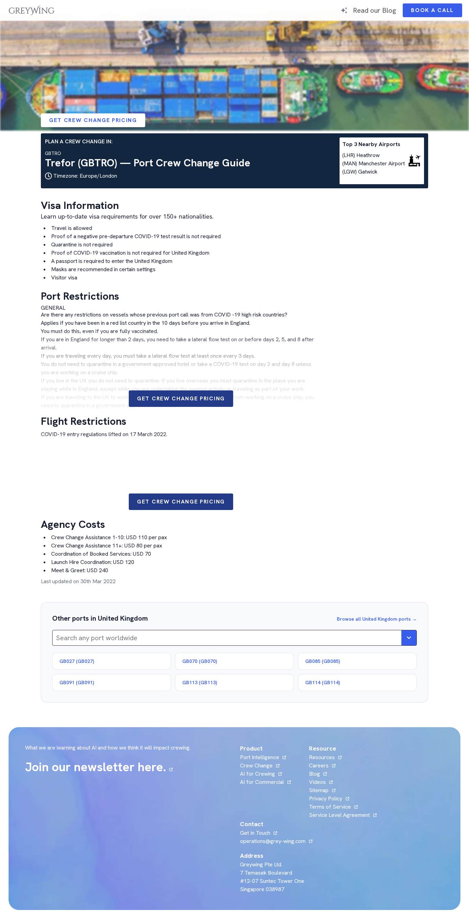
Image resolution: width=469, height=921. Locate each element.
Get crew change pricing (93, 120)
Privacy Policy (325, 798)
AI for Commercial (262, 782)
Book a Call (436, 12)
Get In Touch (258, 832)
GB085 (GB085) (322, 661)
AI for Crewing (257, 773)
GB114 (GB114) (322, 682)
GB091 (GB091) (76, 682)
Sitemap (319, 790)
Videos (321, 782)
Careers (322, 765)
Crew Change (256, 765)
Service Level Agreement (339, 815)
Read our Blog (374, 10)
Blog (318, 773)
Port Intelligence (259, 757)
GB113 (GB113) (199, 682)
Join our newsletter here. (99, 767)
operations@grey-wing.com (273, 841)
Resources (322, 757)
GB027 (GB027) (76, 661)
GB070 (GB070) (199, 661)
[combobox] (57, 638)
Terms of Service (330, 806)
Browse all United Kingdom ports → (377, 619)
